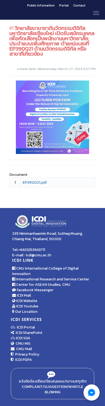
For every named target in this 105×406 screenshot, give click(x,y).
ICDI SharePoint (28, 332)
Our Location (25, 311)
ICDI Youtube (26, 306)
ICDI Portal (25, 327)
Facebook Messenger (34, 290)
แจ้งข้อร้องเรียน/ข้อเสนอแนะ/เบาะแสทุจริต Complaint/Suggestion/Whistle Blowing (52, 386)
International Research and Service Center (52, 279)
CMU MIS (22, 343)
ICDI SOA (23, 338)
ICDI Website (26, 301)
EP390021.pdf (35, 182)
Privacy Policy (26, 354)
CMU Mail (23, 349)
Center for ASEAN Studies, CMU (42, 284)
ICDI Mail (23, 295)
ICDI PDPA (22, 360)
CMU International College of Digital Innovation (45, 271)
